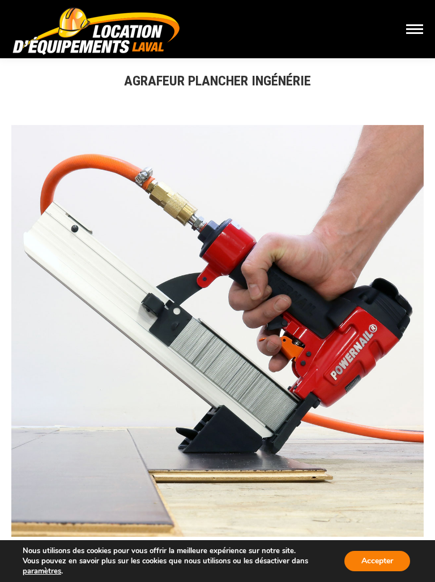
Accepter (377, 560)
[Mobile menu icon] (415, 29)
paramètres (42, 571)
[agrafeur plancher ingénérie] (217, 331)
